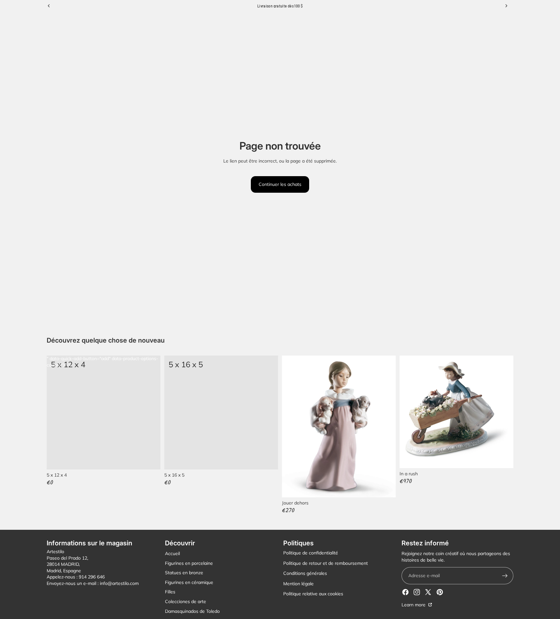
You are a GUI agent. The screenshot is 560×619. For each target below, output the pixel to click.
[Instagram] (417, 592)
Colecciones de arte (185, 601)
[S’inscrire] (504, 575)
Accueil (172, 553)
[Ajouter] (268, 459)
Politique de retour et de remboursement (325, 563)
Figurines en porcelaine (189, 563)
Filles (170, 592)
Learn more (414, 605)
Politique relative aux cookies (313, 594)
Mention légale (298, 584)
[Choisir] (150, 459)
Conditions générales (305, 573)
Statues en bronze (184, 573)
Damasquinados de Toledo (192, 611)
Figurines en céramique (189, 582)
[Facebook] (405, 592)
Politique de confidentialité (310, 553)
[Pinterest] (440, 592)
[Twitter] (428, 592)
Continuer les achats (280, 184)
